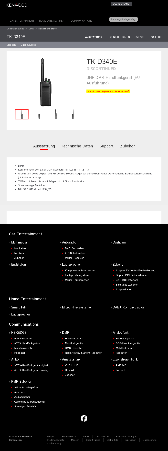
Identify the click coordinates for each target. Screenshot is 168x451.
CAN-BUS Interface (127, 280)
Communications (81, 20)
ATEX (15, 359)
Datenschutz (150, 440)
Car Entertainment (22, 20)
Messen (11, 44)
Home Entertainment (52, 20)
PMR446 (121, 365)
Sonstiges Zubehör (127, 285)
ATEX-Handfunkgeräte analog (31, 370)
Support (140, 37)
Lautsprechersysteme (77, 275)
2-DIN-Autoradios (75, 253)
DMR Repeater (74, 348)
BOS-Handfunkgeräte (128, 343)
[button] (46, 82)
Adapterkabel (123, 289)
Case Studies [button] (28, 44)
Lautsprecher (71, 264)
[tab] (44, 148)
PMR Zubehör (21, 381)
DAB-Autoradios (74, 248)
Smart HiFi (19, 307)
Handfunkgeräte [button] (47, 28)
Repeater (19, 353)
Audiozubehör (22, 397)
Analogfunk (121, 332)
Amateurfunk (71, 359)
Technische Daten (118, 37)
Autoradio (69, 242)
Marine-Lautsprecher (77, 280)
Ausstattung (93, 37)
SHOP (86, 436)
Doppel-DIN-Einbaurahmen (131, 275)
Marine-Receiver (74, 258)
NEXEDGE (19, 332)
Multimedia (19, 242)
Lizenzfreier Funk (125, 359)
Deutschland (121, 4)
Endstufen (18, 264)
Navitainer (20, 253)
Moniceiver (20, 248)
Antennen (19, 392)
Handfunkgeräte (23, 339)
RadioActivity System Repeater (83, 353)
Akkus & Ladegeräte (26, 387)
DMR (31, 28)
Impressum (130, 440)
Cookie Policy (54, 443)
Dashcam (119, 242)
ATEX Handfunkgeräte (27, 343)
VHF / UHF (71, 365)
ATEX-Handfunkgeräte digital (31, 365)
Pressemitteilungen (126, 436)
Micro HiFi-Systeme (76, 307)
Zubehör (156, 37)
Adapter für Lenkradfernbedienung (135, 270)
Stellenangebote (55, 440)
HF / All (69, 370)
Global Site (112, 440)
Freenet (120, 370)
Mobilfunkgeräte (23, 348)
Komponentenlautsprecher (80, 270)
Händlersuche (69, 436)
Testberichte (102, 436)
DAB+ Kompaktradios (129, 307)
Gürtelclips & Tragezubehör (29, 402)
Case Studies (93, 440)
